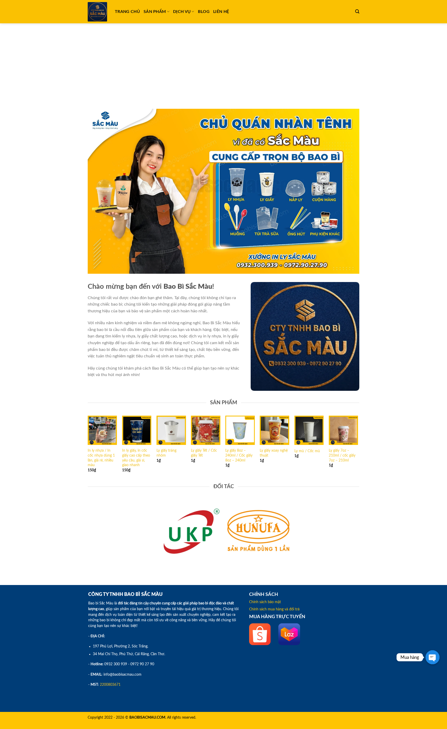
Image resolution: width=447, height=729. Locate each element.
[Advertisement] (223, 62)
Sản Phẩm (155, 12)
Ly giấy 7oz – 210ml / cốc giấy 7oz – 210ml (342, 455)
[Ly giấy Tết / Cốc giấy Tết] (205, 430)
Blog (204, 12)
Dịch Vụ (182, 12)
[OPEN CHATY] (432, 657)
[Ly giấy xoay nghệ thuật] (274, 430)
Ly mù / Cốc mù (307, 451)
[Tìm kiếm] (357, 11)
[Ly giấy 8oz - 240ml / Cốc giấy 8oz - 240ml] (240, 430)
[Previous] (88, 448)
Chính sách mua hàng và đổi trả (274, 609)
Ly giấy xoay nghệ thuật (274, 453)
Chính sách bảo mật (265, 602)
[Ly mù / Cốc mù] (309, 430)
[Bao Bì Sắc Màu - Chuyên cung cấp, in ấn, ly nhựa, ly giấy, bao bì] (97, 11)
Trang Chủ (127, 12)
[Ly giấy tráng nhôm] (171, 430)
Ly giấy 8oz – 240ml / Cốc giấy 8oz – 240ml (238, 455)
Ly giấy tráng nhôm (166, 453)
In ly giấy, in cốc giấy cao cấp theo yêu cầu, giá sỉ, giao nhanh (136, 458)
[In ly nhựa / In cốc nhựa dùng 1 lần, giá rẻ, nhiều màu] (102, 430)
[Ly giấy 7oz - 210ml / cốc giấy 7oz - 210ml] (343, 430)
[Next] (358, 448)
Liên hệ (221, 12)
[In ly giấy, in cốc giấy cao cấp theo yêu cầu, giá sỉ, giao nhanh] (137, 430)
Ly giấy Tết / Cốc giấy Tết (204, 453)
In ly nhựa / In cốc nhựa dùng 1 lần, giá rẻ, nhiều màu (101, 458)
